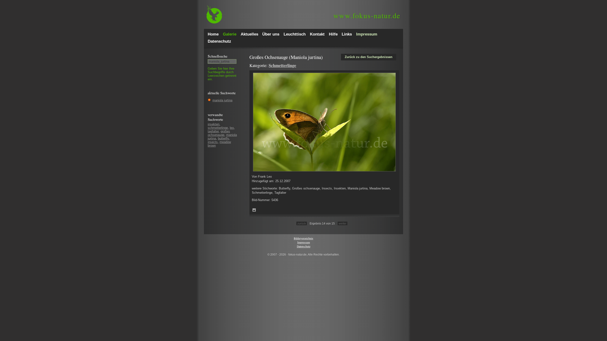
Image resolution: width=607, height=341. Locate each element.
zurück (301, 223)
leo (232, 128)
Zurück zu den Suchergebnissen (368, 57)
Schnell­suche (217, 56)
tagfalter (213, 131)
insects (213, 142)
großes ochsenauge (219, 133)
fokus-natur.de (366, 15)
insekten (213, 124)
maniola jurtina (222, 100)
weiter (342, 223)
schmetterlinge (218, 128)
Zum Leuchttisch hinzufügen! (254, 210)
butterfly (223, 138)
